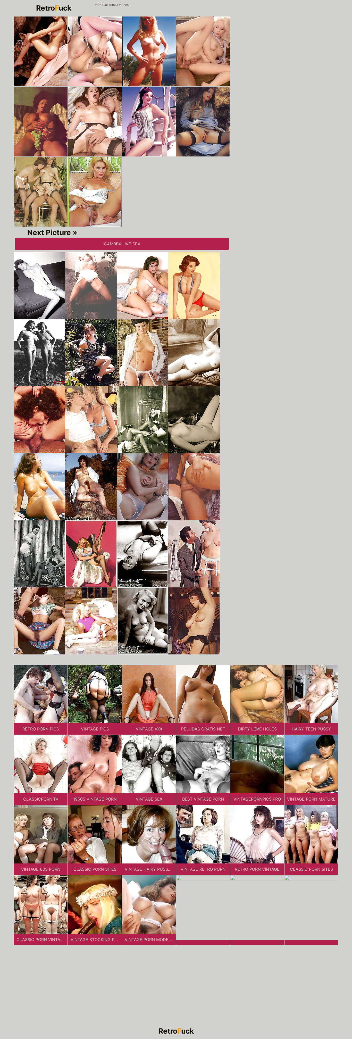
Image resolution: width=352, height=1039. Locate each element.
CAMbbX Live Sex (122, 243)
